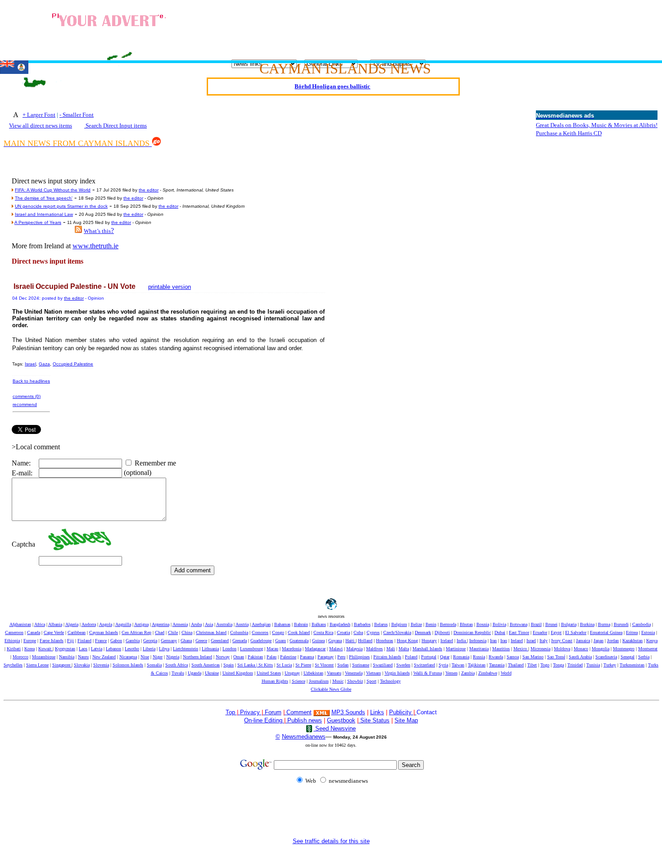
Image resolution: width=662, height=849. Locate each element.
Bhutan (466, 624)
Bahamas (282, 624)
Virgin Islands (397, 673)
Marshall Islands (427, 648)
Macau (272, 648)
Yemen (451, 673)
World (506, 673)
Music (338, 681)
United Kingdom (237, 673)
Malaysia (354, 648)
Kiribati (14, 648)
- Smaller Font (76, 114)
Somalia (154, 664)
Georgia (150, 640)
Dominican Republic (472, 632)
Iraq (503, 640)
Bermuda (448, 624)
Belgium (399, 624)
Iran (493, 640)
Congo (278, 632)
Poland (411, 656)
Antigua (141, 624)
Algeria (71, 624)
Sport (371, 681)
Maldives (374, 648)
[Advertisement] (436, 27)
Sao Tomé (556, 656)
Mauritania (479, 648)
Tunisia (593, 664)
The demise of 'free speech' (44, 198)
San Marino (533, 656)
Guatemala (299, 640)
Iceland (446, 640)
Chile (173, 632)
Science (298, 681)
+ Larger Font (39, 114)
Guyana (335, 640)
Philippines (359, 656)
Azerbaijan (261, 624)
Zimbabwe (487, 673)
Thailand (516, 664)
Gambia (133, 640)
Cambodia (641, 624)
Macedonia (291, 648)
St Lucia (284, 664)
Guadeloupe (261, 640)
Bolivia (499, 624)
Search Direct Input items (115, 125)
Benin (431, 624)
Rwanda (496, 656)
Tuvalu (178, 673)
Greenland (220, 640)
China (186, 632)
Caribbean (77, 632)
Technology (390, 681)
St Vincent (324, 664)
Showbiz (355, 681)
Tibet (532, 664)
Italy (544, 640)
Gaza (44, 363)
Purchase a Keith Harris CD (569, 133)
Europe (29, 640)
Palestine (288, 656)
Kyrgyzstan (65, 648)
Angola (105, 624)
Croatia (343, 632)
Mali (390, 648)
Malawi (336, 648)
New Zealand (104, 656)
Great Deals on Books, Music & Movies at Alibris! (596, 125)
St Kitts (265, 664)
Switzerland (424, 664)
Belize (416, 624)
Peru (341, 656)
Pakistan (255, 656)
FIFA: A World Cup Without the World (53, 189)
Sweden (403, 664)
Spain (228, 664)
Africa (39, 624)
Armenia (180, 624)
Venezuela (354, 673)
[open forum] (239, 712)
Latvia (96, 648)
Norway (223, 656)
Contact (427, 712)
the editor (149, 189)
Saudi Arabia (580, 656)
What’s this (97, 231)
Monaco (581, 648)
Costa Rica (323, 632)
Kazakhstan (632, 640)
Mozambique (43, 656)
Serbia (643, 656)
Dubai (499, 632)
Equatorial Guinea (606, 632)
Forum (272, 712)
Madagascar (315, 648)
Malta (404, 648)
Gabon (116, 640)
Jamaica (583, 640)
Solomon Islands (128, 664)
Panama (307, 656)
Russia (479, 656)
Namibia (66, 656)
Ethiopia (12, 640)
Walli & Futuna (427, 673)
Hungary (429, 640)
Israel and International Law (44, 214)
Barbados (362, 624)
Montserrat (647, 648)
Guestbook (341, 720)
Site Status (374, 720)
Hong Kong (407, 640)
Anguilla (123, 624)
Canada (33, 632)
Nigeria (172, 656)
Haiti (350, 640)
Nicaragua (128, 656)
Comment (299, 712)
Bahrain (301, 624)
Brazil (536, 624)
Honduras (384, 640)
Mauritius (501, 648)
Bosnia (482, 624)
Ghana (186, 640)
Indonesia (477, 640)
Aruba (196, 624)
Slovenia (101, 664)
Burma (604, 624)
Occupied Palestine (73, 363)
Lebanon (113, 648)
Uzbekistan (313, 673)
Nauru (83, 656)
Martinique (456, 648)
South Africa (176, 664)
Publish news (304, 720)
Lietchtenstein (185, 648)
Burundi (621, 624)
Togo (544, 664)
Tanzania (496, 664)
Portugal (428, 656)
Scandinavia (606, 656)
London (229, 648)
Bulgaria (568, 624)
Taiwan (458, 664)
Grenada (239, 640)
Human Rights (275, 681)
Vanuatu (334, 673)
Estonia (648, 632)
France (101, 640)
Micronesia (540, 648)
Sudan (343, 664)
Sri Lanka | (247, 664)
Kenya (651, 640)
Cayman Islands (103, 632)
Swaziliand (383, 664)
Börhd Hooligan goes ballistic (332, 80)
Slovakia (82, 664)
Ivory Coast (561, 640)
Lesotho (132, 648)
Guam (280, 640)
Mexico (520, 648)
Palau (272, 656)
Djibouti (442, 632)
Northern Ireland (197, 656)
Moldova (562, 648)
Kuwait (45, 648)
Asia (209, 624)
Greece (201, 640)
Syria (443, 664)
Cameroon (14, 632)
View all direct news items (40, 125)
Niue (145, 656)
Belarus (381, 624)
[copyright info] (285, 712)
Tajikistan (476, 664)
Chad (159, 632)
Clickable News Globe (331, 689)
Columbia (239, 632)
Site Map (406, 720)
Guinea (318, 640)
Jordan (613, 640)
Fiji (70, 640)
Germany (169, 640)
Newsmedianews (304, 736)
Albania (55, 624)
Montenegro (624, 648)
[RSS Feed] (78, 230)
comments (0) (27, 396)
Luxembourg (251, 648)
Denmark (423, 632)
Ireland (517, 640)
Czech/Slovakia (397, 632)
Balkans (319, 624)
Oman (238, 656)
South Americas (205, 664)
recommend (25, 404)
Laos (83, 648)
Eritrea (632, 632)
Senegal (628, 656)
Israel (30, 363)
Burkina (587, 624)
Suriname (360, 664)
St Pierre (303, 664)
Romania (461, 656)
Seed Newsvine (334, 728)
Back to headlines (31, 381)
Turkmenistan (632, 664)
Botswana (518, 624)
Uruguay (292, 673)
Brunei (551, 624)
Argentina (160, 624)
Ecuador (540, 632)
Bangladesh (340, 624)
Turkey (609, 664)
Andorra (89, 624)
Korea (29, 648)
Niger (158, 656)
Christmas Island (211, 632)
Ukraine (212, 673)
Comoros (260, 632)
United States (269, 673)
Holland (365, 640)
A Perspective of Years (37, 222)
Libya (164, 648)
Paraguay (325, 656)
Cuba (358, 632)
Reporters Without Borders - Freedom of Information (332, 93)
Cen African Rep (136, 632)
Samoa (513, 656)
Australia (224, 624)
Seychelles (13, 664)
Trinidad (575, 664)
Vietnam (373, 673)
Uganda (194, 673)
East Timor (519, 632)
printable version (169, 286)
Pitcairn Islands (387, 656)
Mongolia (600, 648)
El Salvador (575, 632)
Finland (84, 640)
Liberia (149, 648)
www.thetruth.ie (95, 246)
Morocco (20, 656)
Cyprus (373, 632)
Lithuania (210, 648)
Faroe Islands (51, 640)
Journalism (319, 681)
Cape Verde (54, 632)
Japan (598, 640)
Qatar (444, 656)
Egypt (556, 632)
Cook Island (299, 632)
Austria (242, 624)
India (462, 640)
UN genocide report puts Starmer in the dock (61, 206)
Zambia (468, 673)
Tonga (558, 664)
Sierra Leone (37, 664)
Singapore (62, 664)
